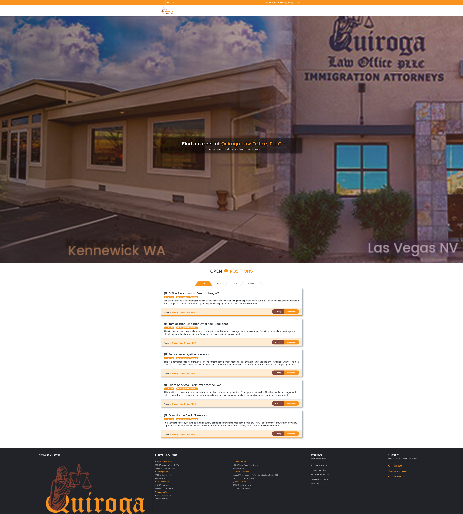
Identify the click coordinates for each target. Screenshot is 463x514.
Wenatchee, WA (163, 482)
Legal (218, 283)
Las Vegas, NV (162, 472)
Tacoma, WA (162, 492)
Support (251, 283)
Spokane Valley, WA (164, 462)
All (203, 283)
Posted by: (168, 313)
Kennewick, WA (240, 462)
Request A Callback (397, 477)
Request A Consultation (399, 471)
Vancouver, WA (240, 482)
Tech (235, 283)
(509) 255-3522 (396, 466)
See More (292, 312)
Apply (279, 312)
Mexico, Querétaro (241, 472)
